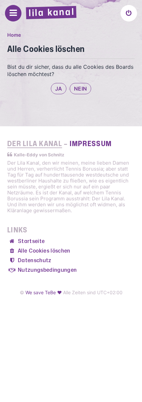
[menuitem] (129, 13)
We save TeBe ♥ (43, 292)
